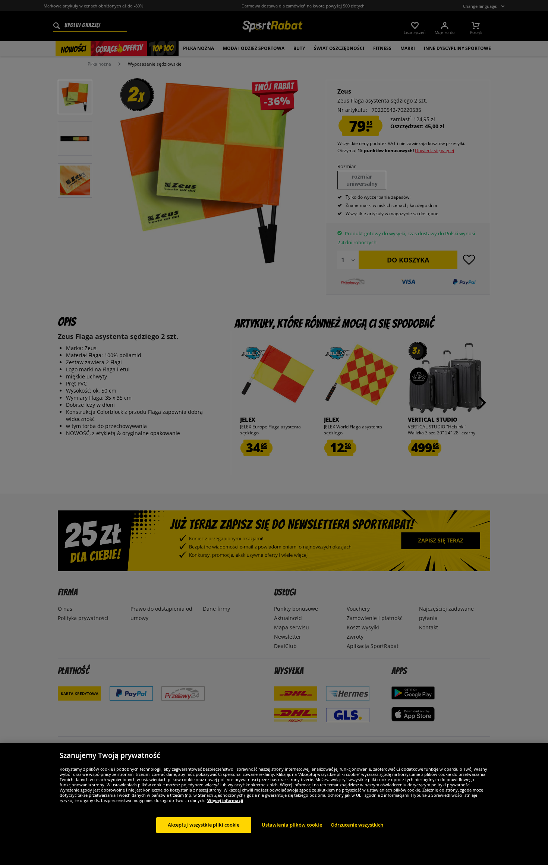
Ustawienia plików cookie (292, 824)
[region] (274, 804)
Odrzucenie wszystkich (357, 824)
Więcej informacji (225, 800)
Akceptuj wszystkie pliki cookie (204, 824)
